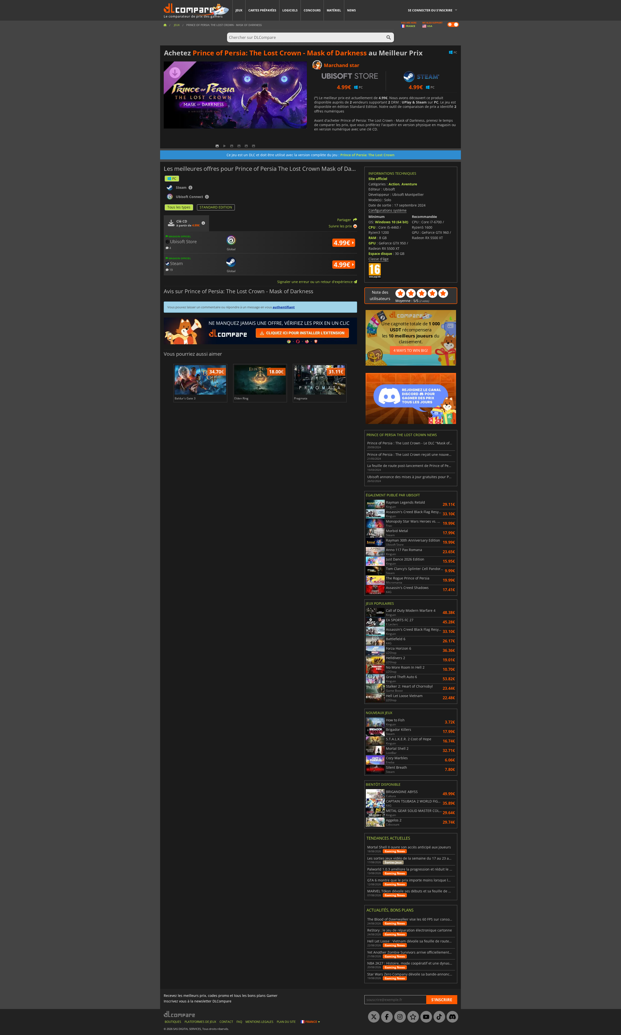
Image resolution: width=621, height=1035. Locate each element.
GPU (372, 243)
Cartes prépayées (262, 10)
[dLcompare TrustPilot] (412, 1017)
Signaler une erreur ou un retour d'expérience (315, 281)
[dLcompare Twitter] (373, 1017)
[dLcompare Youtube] (425, 1017)
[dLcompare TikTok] (438, 1017)
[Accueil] (164, 25)
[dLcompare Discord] (451, 1017)
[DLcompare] (180, 1014)
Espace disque (380, 253)
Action (394, 184)
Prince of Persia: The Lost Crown (367, 155)
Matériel (334, 10)
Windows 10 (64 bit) (391, 222)
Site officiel (377, 178)
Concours (312, 10)
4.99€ (343, 243)
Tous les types (178, 207)
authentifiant (284, 307)
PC (174, 178)
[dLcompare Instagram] (399, 1017)
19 (171, 269)
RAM (372, 237)
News (351, 10)
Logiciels (290, 10)
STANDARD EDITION (216, 207)
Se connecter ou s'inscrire (430, 10)
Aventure (409, 184)
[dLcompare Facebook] (386, 1017)
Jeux (239, 10)
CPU (372, 227)
